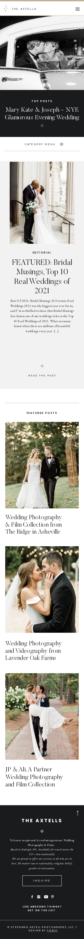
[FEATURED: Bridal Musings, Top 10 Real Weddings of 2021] (42, 203)
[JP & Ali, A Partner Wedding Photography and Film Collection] (42, 716)
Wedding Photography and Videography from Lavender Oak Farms (33, 651)
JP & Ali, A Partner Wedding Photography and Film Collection (34, 777)
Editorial (42, 253)
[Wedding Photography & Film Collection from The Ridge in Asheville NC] (42, 465)
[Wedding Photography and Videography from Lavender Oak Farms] (42, 589)
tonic (52, 930)
